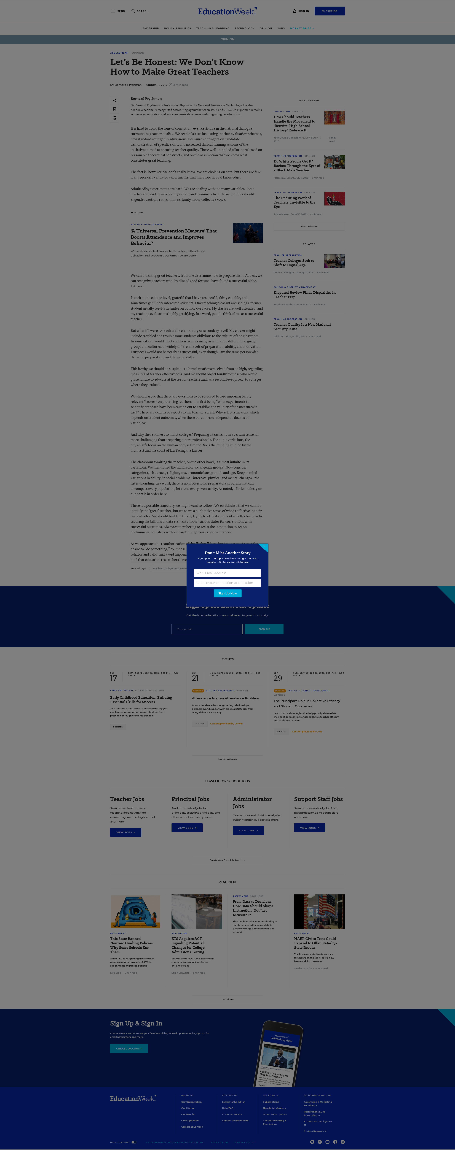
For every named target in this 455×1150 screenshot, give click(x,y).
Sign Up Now (227, 593)
